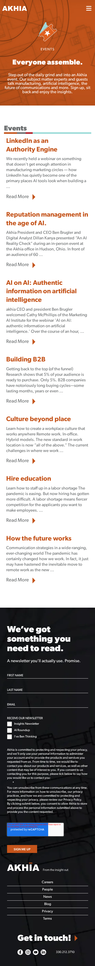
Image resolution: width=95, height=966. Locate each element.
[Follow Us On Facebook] (20, 952)
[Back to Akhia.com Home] (38, 867)
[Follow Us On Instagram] (28, 952)
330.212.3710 (65, 952)
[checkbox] (47, 730)
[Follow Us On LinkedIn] (43, 952)
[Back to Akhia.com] (41, 8)
